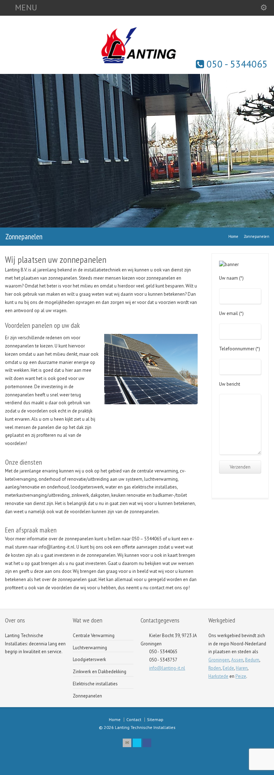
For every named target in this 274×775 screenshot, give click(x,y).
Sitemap (155, 719)
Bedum (252, 660)
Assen (237, 660)
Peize (240, 676)
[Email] (127, 743)
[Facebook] (147, 743)
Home (115, 719)
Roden (214, 668)
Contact (133, 719)
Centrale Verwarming (94, 635)
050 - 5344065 (236, 64)
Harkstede (218, 676)
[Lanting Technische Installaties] (137, 65)
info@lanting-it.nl (167, 668)
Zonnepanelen (87, 696)
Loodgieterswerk (89, 659)
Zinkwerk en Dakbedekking (99, 672)
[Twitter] (137, 743)
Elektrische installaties (95, 684)
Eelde (228, 668)
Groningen (218, 660)
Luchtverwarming (90, 648)
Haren (242, 668)
